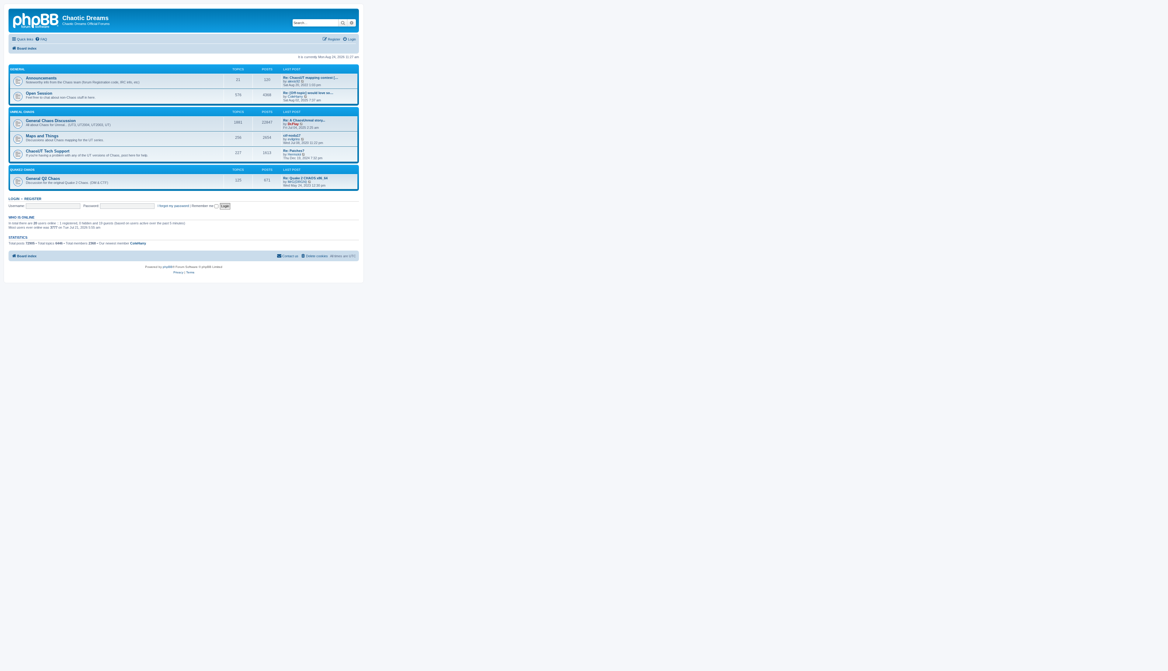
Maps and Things (42, 136)
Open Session (39, 93)
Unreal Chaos (22, 112)
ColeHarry (295, 96)
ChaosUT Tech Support (47, 151)
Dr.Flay (293, 124)
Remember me (203, 206)
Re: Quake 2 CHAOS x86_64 (305, 178)
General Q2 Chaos (43, 178)
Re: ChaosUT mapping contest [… (310, 77)
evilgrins (294, 139)
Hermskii (294, 154)
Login (14, 199)
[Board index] (36, 20)
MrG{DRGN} (297, 182)
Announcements (41, 78)
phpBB (167, 267)
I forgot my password (173, 206)
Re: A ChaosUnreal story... (304, 120)
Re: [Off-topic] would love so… (308, 93)
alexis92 (294, 81)
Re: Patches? (293, 151)
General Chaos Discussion (51, 120)
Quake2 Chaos (22, 169)
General (17, 69)
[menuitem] (41, 39)
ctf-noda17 (292, 135)
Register (32, 199)
